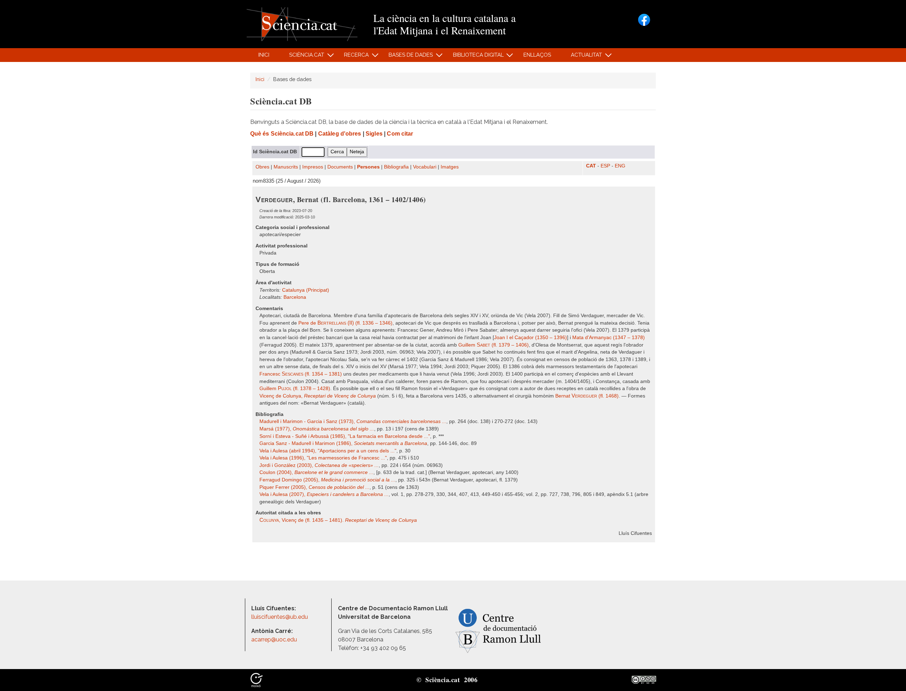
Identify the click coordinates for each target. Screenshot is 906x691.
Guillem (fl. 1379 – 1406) (493, 345)
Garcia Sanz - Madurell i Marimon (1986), (343, 443)
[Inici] (302, 23)
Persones (368, 167)
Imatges (450, 167)
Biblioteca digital (474, 57)
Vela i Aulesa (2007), (324, 494)
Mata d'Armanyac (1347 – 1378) (608, 337)
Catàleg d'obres (339, 134)
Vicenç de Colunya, (317, 396)
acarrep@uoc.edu (274, 639)
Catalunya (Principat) (305, 290)
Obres (262, 167)
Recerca (352, 57)
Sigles (374, 134)
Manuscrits (286, 167)
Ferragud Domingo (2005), (327, 479)
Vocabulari (424, 167)
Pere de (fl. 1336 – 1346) (345, 323)
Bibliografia (396, 167)
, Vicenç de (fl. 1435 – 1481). (338, 520)
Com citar (400, 134)
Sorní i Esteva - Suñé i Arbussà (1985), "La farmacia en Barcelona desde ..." (344, 436)
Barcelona (294, 297)
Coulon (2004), (316, 472)
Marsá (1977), (316, 429)
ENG (620, 166)
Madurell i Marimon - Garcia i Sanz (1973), (352, 421)
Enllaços (537, 55)
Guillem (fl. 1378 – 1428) (294, 388)
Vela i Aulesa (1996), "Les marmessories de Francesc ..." (323, 458)
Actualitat (582, 57)
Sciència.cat (302, 57)
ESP (605, 166)
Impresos (312, 167)
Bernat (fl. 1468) (587, 396)
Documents (340, 167)
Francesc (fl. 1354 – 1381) (300, 374)
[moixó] (257, 680)
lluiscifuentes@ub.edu (280, 616)
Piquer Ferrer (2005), (314, 487)
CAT (591, 166)
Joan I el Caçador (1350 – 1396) (530, 337)
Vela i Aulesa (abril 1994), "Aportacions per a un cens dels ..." (327, 450)
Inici (263, 55)
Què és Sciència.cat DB (282, 134)
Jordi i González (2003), (319, 465)
